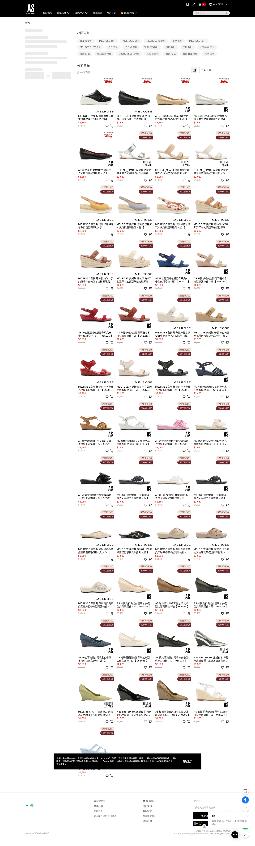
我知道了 (187, 761)
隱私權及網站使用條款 (105, 816)
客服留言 (147, 811)
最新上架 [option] (206, 70)
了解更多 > (61, 764)
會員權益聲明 (149, 816)
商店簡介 (98, 811)
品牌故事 (98, 806)
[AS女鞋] (30, 9)
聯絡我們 (147, 821)
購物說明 (147, 806)
